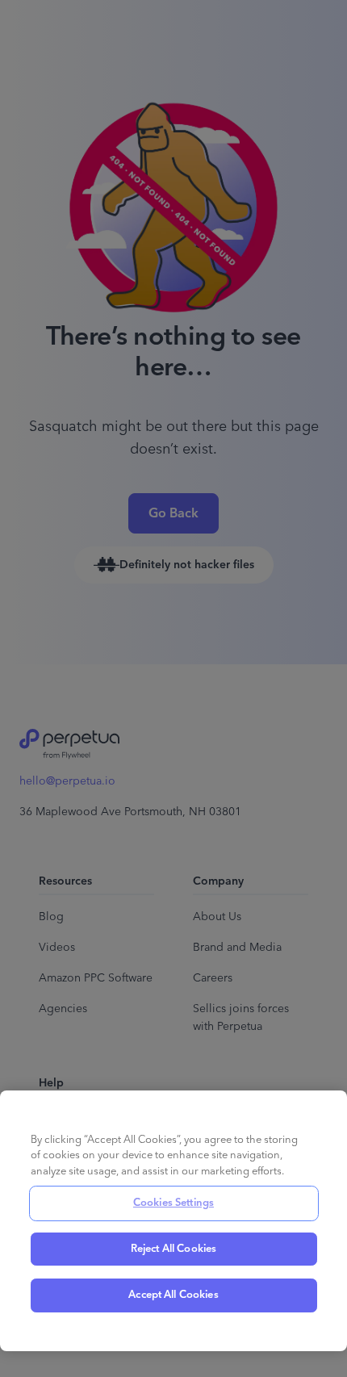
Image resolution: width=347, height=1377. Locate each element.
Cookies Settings (173, 1203)
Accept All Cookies (173, 1295)
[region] (173, 1220)
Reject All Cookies (173, 1249)
